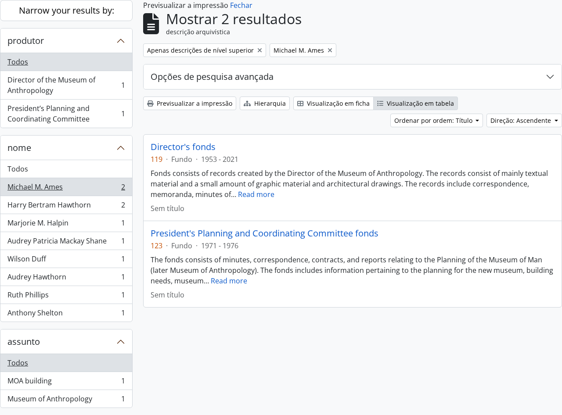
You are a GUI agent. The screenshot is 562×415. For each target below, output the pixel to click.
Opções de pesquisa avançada (212, 76)
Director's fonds (183, 147)
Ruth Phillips (66, 297)
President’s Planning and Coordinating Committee (66, 114)
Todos (17, 62)
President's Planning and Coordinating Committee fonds (264, 233)
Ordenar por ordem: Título (434, 120)
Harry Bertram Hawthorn (66, 207)
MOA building (66, 383)
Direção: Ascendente (521, 120)
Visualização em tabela (419, 103)
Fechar (241, 5)
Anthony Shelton (66, 315)
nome (19, 148)
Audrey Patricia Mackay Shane (66, 243)
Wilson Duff (66, 261)
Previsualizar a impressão (193, 103)
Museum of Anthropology (66, 401)
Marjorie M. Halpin (66, 225)
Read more (256, 194)
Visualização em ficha (337, 103)
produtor (25, 41)
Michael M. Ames (66, 189)
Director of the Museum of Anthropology (66, 85)
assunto (23, 341)
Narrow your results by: (66, 10)
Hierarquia (269, 103)
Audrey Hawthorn (66, 279)
